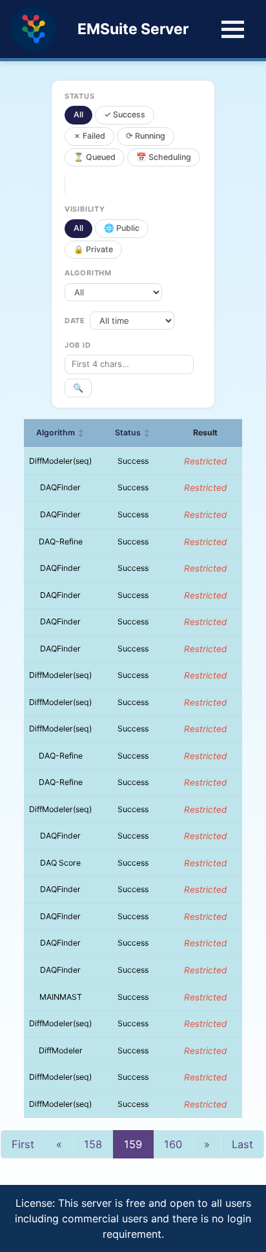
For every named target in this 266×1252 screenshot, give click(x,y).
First (23, 1144)
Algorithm (60, 432)
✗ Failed (89, 136)
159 (133, 1144)
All (78, 114)
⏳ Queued (95, 157)
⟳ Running (145, 136)
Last (242, 1144)
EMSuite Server (133, 29)
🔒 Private (93, 249)
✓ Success (124, 114)
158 (93, 1144)
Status (132, 432)
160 (173, 1144)
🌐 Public (121, 228)
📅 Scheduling (163, 157)
